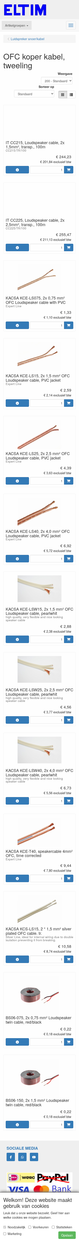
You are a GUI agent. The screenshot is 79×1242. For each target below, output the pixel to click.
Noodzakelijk (16, 1227)
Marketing (15, 1233)
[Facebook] (11, 1157)
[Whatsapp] (22, 1157)
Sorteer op (46, 86)
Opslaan (67, 1235)
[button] (17, 25)
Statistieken (64, 1227)
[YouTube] (34, 1157)
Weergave (65, 73)
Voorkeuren (41, 1227)
